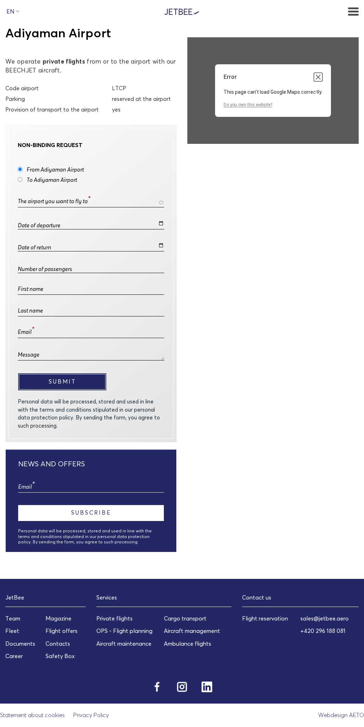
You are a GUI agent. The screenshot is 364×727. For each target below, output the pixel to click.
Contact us (256, 597)
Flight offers (61, 630)
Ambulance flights (187, 643)
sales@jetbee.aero (324, 618)
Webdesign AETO (341, 714)
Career (14, 656)
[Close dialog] (318, 77)
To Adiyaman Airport (52, 179)
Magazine (58, 618)
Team (12, 618)
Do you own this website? (248, 104)
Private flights (114, 618)
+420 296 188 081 (323, 630)
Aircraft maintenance (123, 643)
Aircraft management (192, 630)
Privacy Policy (91, 714)
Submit (62, 381)
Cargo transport (185, 618)
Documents (20, 643)
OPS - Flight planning (124, 630)
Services (106, 597)
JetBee (14, 597)
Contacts (58, 643)
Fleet (12, 630)
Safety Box (60, 656)
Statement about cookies (32, 714)
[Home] (182, 11)
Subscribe (91, 512)
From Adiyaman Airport (55, 169)
